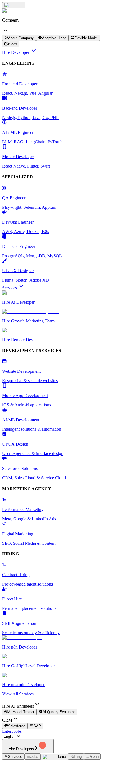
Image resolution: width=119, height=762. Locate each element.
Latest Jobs (12, 731)
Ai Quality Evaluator (59, 712)
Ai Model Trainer (21, 712)
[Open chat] (13, 5)
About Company (21, 38)
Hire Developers (21, 749)
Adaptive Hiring (54, 38)
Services (10, 287)
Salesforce (16, 726)
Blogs (12, 44)
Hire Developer (16, 52)
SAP (37, 726)
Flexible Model (86, 38)
